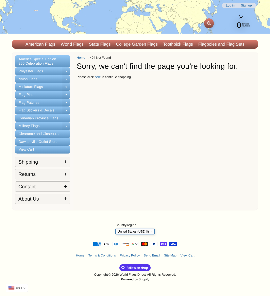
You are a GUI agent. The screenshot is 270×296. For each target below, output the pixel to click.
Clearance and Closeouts (39, 134)
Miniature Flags (44, 88)
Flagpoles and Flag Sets (221, 44)
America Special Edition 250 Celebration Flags (37, 61)
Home (81, 57)
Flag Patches (44, 104)
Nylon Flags (44, 80)
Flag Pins (44, 96)
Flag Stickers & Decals (44, 111)
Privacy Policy (130, 255)
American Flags (40, 44)
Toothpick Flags (178, 44)
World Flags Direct (133, 274)
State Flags (100, 44)
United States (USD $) (133, 231)
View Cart (26, 149)
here (97, 77)
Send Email (152, 255)
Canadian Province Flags (38, 118)
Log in (230, 5)
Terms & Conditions (102, 255)
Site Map (170, 255)
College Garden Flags (137, 44)
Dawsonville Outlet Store (38, 142)
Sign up (246, 5)
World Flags (72, 44)
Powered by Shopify (135, 279)
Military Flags (44, 127)
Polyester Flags (44, 72)
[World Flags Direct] (25, 23)
